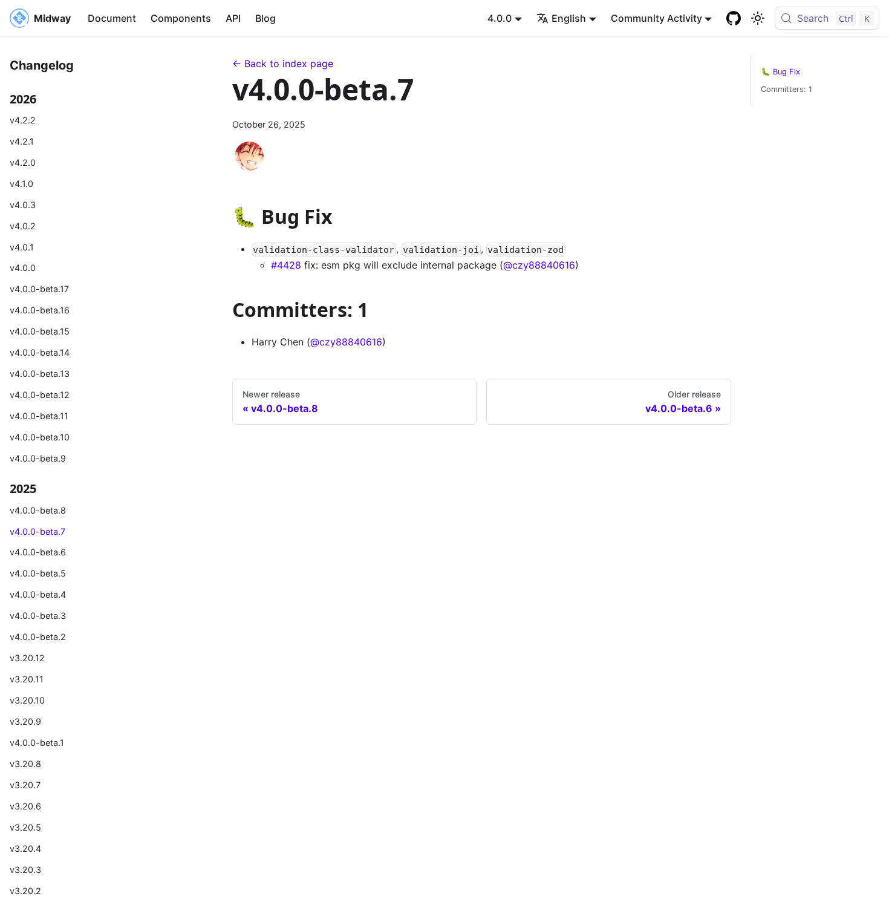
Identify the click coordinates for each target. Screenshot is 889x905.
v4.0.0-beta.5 (38, 573)
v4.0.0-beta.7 (37, 531)
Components (181, 18)
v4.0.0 (23, 268)
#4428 (286, 265)
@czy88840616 (539, 265)
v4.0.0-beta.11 (39, 416)
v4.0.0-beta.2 (38, 637)
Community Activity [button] (656, 18)
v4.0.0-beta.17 (39, 289)
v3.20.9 (25, 721)
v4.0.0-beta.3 (38, 615)
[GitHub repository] (733, 18)
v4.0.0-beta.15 (40, 331)
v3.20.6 (25, 806)
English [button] (569, 18)
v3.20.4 (25, 848)
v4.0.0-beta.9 (38, 458)
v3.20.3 (25, 869)
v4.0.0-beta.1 (37, 742)
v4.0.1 (22, 247)
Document (112, 18)
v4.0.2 (23, 226)
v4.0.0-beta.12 (40, 395)
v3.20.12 (27, 658)
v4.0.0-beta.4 (38, 594)
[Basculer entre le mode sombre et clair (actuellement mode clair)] (757, 18)
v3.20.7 (25, 785)
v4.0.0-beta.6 (38, 552)
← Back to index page (282, 63)
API (233, 18)
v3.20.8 (25, 764)
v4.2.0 (23, 162)
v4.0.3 (23, 205)
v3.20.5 (25, 827)
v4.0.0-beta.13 (40, 373)
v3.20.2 (25, 891)
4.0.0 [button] (499, 18)
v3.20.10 (27, 700)
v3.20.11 (27, 679)
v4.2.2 (23, 120)
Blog (265, 18)
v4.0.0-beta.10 (40, 437)
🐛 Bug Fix (780, 71)
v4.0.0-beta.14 (40, 352)
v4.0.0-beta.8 (38, 510)
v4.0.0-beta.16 (40, 310)
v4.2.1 (22, 141)
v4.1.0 (21, 183)
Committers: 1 (786, 89)
